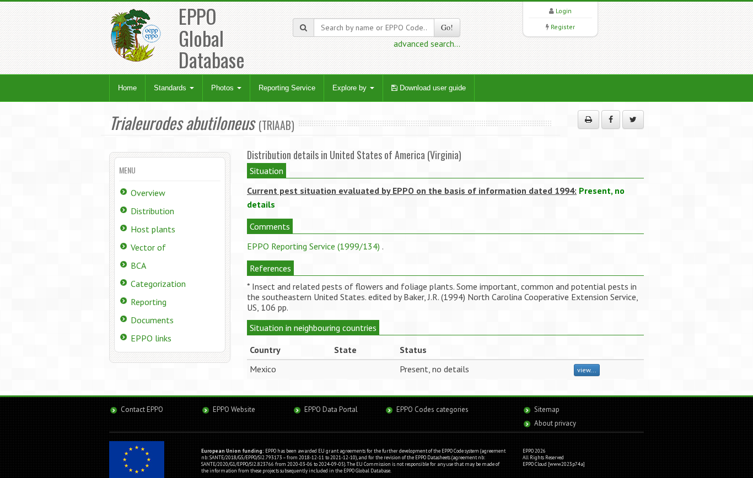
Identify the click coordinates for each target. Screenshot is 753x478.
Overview (148, 192)
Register (563, 27)
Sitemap (547, 409)
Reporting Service (287, 88)
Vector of (148, 247)
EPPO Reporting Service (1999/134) (313, 246)
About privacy (555, 423)
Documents (152, 319)
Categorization (158, 283)
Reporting (148, 301)
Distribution (152, 210)
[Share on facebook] (610, 119)
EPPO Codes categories (432, 409)
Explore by (350, 88)
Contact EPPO (142, 409)
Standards (171, 88)
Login (564, 11)
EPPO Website (234, 409)
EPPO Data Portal (331, 409)
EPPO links (151, 338)
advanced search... (427, 43)
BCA (138, 265)
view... (586, 370)
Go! (447, 27)
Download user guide (431, 88)
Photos (223, 88)
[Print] (588, 119)
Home (127, 88)
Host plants (153, 229)
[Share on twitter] (633, 119)
